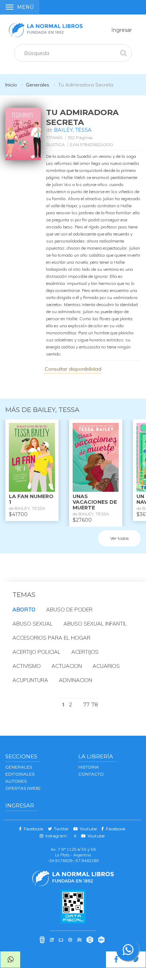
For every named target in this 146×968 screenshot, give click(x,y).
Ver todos (119, 538)
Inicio (11, 85)
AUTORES (16, 781)
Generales (37, 85)
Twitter (60, 828)
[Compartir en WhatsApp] (10, 959)
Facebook (32, 828)
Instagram (55, 835)
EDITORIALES (19, 774)
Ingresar (121, 30)
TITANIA (54, 137)
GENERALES (18, 767)
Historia (88, 767)
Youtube (87, 828)
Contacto (91, 774)
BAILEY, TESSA (72, 130)
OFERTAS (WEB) (22, 788)
